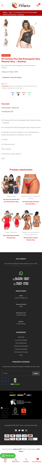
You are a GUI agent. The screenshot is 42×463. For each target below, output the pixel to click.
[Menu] (2, 5)
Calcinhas (30, 196)
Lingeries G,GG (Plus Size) (14, 88)
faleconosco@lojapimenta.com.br (21, 266)
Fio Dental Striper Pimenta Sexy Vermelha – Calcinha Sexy (30, 203)
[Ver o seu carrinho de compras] (37, 5)
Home (5, 12)
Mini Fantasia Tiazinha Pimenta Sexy (31, 239)
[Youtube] (23, 430)
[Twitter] (19, 430)
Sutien (14, 196)
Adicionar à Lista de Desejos (12, 77)
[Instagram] (26, 430)
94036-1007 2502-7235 (21, 281)
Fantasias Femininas (33, 232)
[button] (36, 23)
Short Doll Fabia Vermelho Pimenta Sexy (11, 237)
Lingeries (4, 88)
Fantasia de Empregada (16, 86)
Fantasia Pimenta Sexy (30, 86)
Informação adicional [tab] (10, 108)
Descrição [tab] (5, 104)
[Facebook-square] (16, 430)
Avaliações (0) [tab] (7, 111)
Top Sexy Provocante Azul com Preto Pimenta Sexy (11, 201)
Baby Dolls (14, 232)
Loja (10, 12)
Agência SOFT (17, 449)
